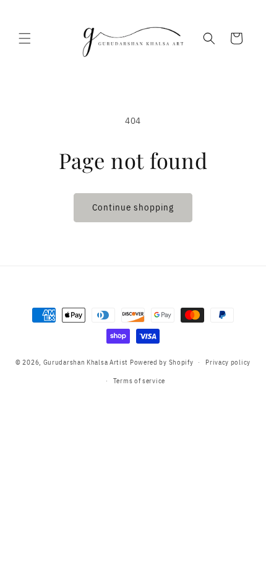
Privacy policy (228, 362)
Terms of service (139, 380)
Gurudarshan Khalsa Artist (86, 362)
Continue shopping (133, 207)
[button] (24, 38)
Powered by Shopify (162, 362)
